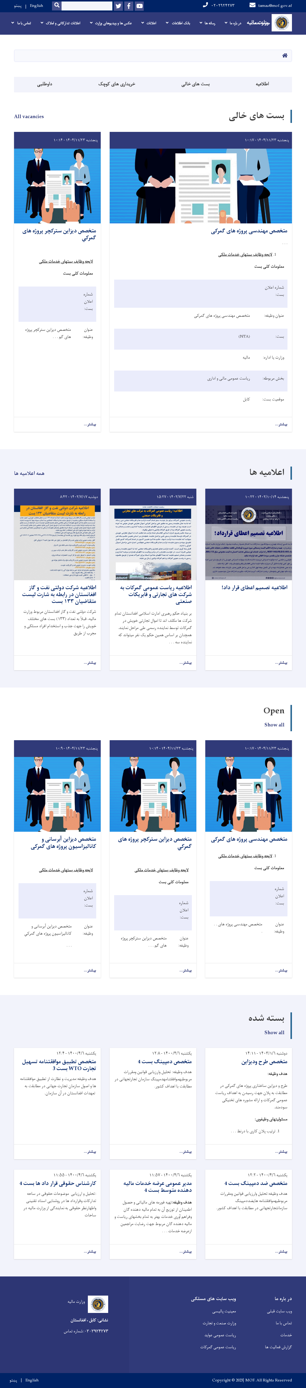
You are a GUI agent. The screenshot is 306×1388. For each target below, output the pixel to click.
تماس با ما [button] (23, 23)
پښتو (18, 6)
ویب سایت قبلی (279, 1311)
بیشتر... (281, 424)
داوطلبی (44, 84)
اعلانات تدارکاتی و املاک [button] (63, 23)
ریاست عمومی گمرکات (218, 1347)
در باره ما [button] (235, 23)
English (36, 6)
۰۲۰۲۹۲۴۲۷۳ (223, 6)
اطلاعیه (262, 84)
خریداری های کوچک (116, 84)
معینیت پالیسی (224, 1311)
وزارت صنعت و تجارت (219, 1323)
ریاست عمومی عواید (220, 1335)
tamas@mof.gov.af (275, 6)
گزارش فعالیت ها (278, 1347)
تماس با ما (284, 1323)
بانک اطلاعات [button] (180, 23)
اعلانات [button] (151, 23)
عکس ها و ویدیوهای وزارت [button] (113, 23)
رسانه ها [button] (210, 23)
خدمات (286, 1335)
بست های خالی (195, 84)
